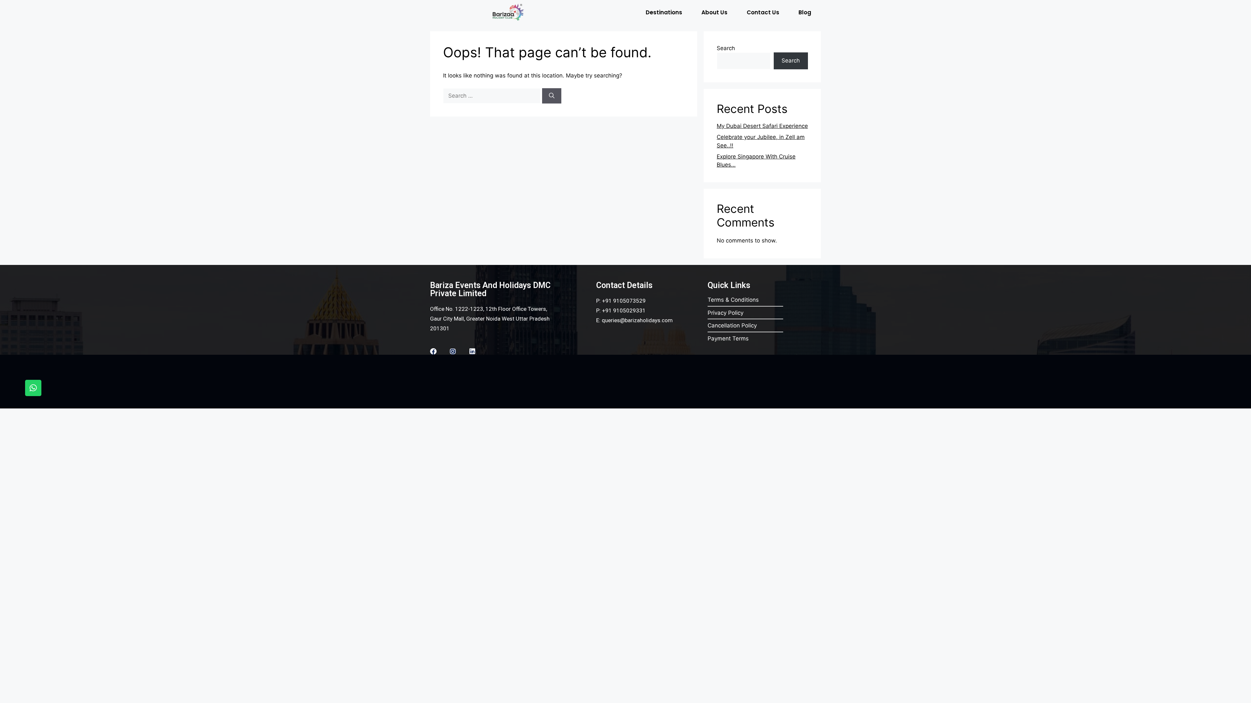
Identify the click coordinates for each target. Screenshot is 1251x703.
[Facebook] (433, 351)
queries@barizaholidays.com (637, 320)
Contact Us (763, 12)
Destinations (664, 12)
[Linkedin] (472, 351)
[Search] (551, 96)
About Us (714, 12)
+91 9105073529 (624, 300)
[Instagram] (453, 351)
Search (726, 48)
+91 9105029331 (624, 310)
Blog (804, 12)
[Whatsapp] (33, 388)
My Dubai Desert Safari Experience (762, 126)
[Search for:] (492, 95)
